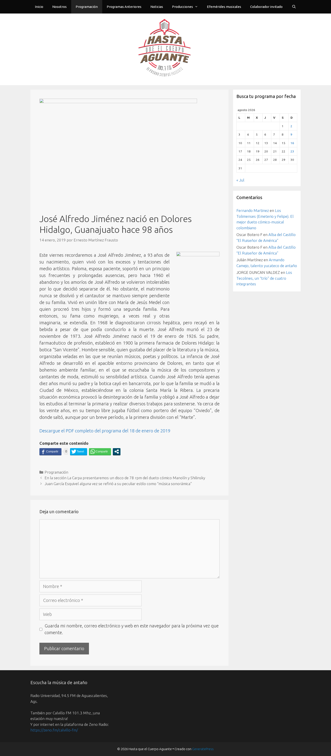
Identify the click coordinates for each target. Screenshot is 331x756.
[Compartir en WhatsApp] (100, 451)
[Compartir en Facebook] (50, 451)
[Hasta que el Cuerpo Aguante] (165, 48)
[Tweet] (78, 451)
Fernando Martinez (252, 210)
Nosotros (59, 7)
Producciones (182, 7)
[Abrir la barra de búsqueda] (294, 7)
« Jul (240, 180)
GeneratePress (203, 749)
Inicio (39, 7)
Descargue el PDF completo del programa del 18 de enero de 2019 (104, 430)
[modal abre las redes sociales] (116, 451)
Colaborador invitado (266, 7)
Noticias (156, 7)
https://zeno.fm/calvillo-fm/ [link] (54, 730)
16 (292, 143)
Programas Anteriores (124, 7)
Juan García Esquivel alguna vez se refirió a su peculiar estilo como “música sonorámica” (118, 483)
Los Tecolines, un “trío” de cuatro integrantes (264, 278)
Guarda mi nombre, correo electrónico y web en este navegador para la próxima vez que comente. (132, 629)
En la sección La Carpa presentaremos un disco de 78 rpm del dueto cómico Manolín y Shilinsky (125, 478)
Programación (87, 7)
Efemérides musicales (224, 7)
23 (292, 151)
